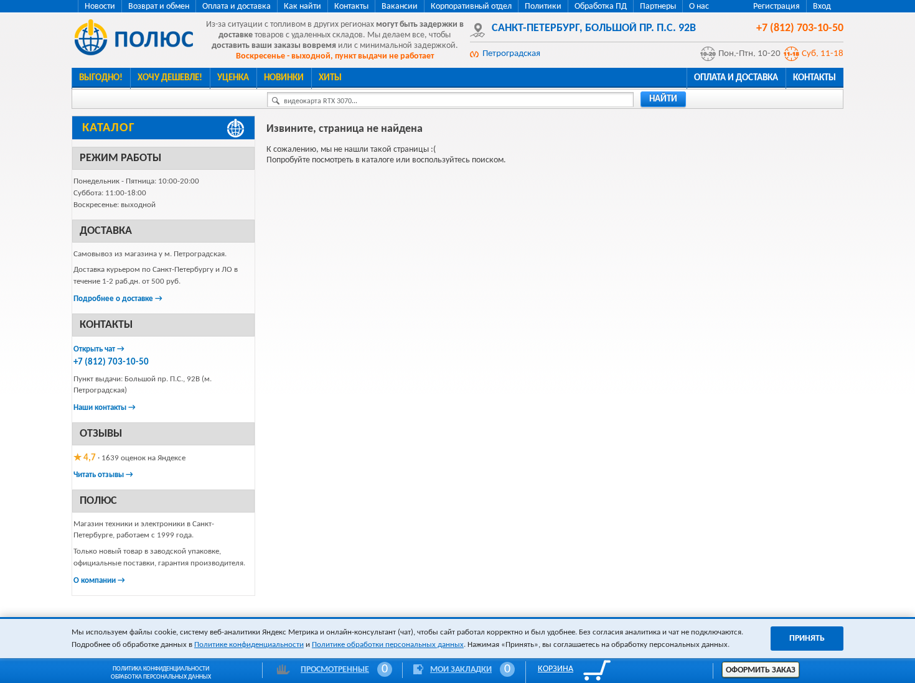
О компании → (99, 581)
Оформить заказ (760, 670)
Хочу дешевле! (170, 78)
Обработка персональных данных (161, 677)
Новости (100, 6)
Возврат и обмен (158, 6)
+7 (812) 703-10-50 (111, 362)
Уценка (233, 78)
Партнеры (658, 6)
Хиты (330, 78)
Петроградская (511, 53)
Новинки (284, 78)
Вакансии (400, 6)
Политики (543, 6)
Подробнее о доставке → (117, 299)
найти (663, 99)
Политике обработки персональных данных (388, 645)
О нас (699, 6)
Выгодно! (101, 78)
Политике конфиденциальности (249, 645)
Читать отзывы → (103, 475)
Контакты (351, 6)
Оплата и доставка (236, 6)
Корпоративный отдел (471, 6)
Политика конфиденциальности (161, 669)
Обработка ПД (601, 6)
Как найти (302, 6)
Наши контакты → (104, 408)
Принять (807, 638)
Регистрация (776, 6)
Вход (822, 6)
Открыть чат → (98, 349)
